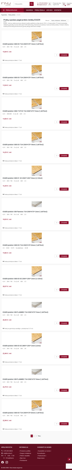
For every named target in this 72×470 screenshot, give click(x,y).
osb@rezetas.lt (42, 4)
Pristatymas (23, 460)
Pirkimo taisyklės (25, 455)
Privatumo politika (25, 451)
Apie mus (49, 10)
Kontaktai (57, 10)
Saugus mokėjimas (25, 453)
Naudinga (29, 10)
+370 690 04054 (42, 3)
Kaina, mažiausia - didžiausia (58, 20)
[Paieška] (32, 4)
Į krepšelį (64, 55)
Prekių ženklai (40, 10)
